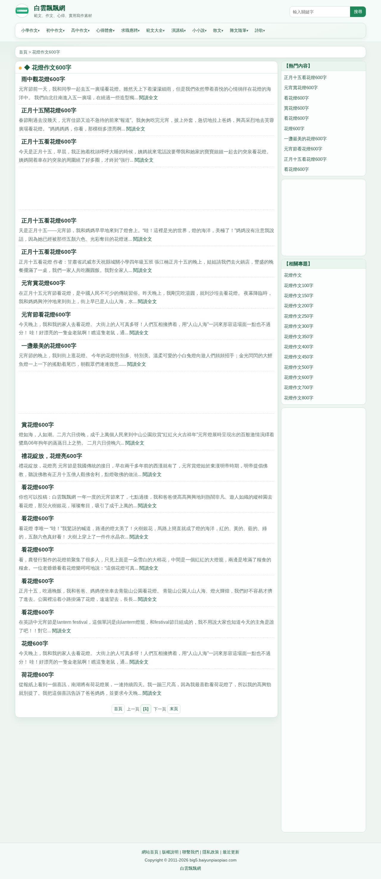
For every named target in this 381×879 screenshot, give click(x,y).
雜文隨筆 (238, 30)
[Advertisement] (146, 190)
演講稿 (177, 30)
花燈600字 (34, 643)
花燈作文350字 (298, 336)
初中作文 (54, 30)
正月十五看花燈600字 (48, 141)
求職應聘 (129, 30)
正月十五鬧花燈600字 (48, 110)
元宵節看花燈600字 (46, 314)
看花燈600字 (37, 487)
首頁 (23, 52)
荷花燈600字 (37, 675)
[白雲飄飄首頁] (22, 12)
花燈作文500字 (298, 367)
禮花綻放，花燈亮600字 (51, 456)
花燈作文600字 (46, 52)
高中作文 (79, 30)
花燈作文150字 (298, 295)
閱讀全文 (148, 97)
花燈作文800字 (298, 397)
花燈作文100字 (298, 285)
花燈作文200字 (298, 305)
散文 (217, 30)
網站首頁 (150, 852)
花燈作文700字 (298, 387)
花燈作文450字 (298, 356)
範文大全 (154, 30)
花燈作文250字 (298, 316)
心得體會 (104, 30)
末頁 (174, 708)
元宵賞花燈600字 (43, 283)
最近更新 (231, 852)
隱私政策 (210, 852)
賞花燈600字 (37, 425)
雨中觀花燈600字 (43, 79)
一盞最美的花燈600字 (48, 346)
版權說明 (170, 852)
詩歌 (259, 30)
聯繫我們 (190, 852)
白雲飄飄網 (49, 8)
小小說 (198, 30)
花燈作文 (293, 275)
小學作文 (29, 30)
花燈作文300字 (298, 326)
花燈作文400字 (298, 346)
